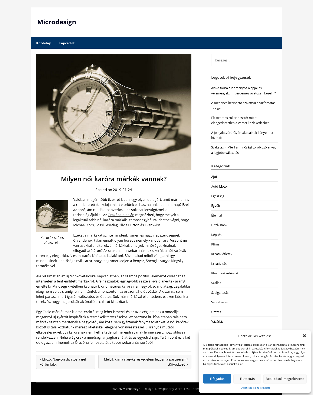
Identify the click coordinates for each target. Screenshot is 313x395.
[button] (304, 336)
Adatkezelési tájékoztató (255, 387)
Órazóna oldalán (121, 214)
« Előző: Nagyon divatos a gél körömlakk (63, 362)
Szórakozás (219, 302)
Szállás (216, 283)
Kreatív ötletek (221, 254)
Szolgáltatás (219, 292)
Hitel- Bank (219, 225)
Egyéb (215, 205)
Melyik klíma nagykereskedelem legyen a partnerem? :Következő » (146, 362)
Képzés (216, 234)
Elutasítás (247, 378)
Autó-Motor (219, 186)
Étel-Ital (216, 215)
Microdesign (56, 21)
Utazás (216, 312)
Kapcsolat (67, 43)
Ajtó (214, 176)
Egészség (217, 196)
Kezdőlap (43, 43)
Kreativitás (219, 263)
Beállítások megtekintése (285, 378)
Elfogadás (217, 378)
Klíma (215, 244)
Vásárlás (217, 321)
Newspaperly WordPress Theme (178, 389)
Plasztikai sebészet (224, 273)
